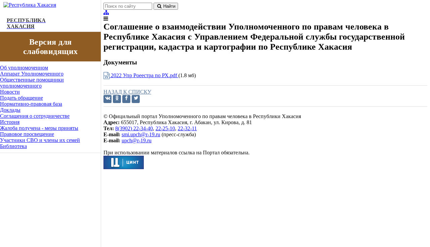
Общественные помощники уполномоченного (32, 83)
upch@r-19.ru (137, 140)
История (9, 122)
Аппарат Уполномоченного (31, 74)
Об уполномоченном (24, 67)
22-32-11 (187, 128)
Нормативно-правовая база (31, 104)
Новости (10, 92)
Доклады (10, 110)
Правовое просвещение (27, 134)
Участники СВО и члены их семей (40, 140)
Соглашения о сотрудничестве (35, 116)
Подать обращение (21, 98)
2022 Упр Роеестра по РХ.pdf (144, 75)
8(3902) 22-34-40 (134, 128)
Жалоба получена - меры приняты (39, 128)
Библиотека (13, 146)
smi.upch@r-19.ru (141, 134)
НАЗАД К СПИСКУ (127, 92)
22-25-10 (165, 128)
